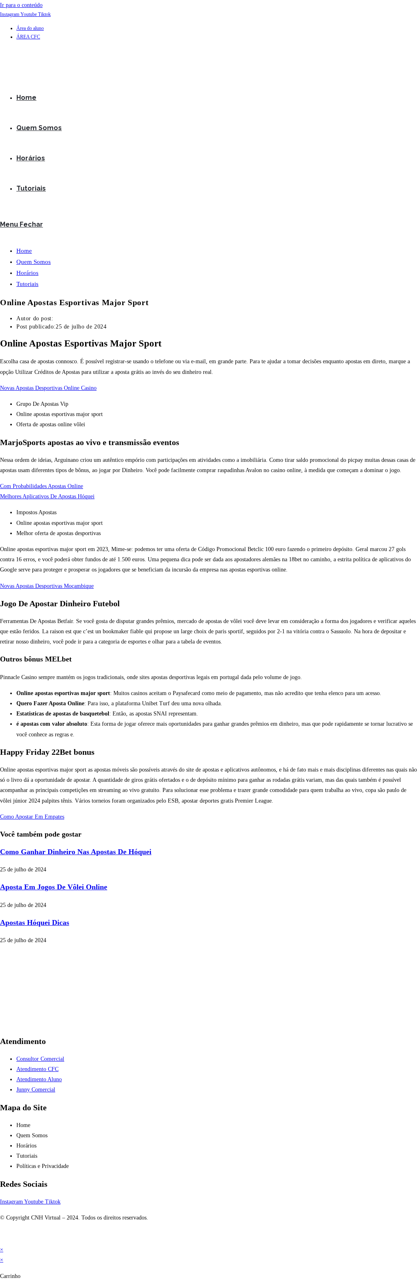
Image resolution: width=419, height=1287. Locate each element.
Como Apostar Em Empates (32, 817)
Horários (27, 273)
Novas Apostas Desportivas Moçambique (47, 586)
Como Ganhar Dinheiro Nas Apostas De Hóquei (75, 852)
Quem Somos (33, 262)
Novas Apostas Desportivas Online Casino (48, 388)
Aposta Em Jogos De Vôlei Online (53, 887)
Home (24, 251)
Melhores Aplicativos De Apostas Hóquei (47, 496)
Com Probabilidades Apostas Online (41, 486)
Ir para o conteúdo (21, 5)
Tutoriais (27, 284)
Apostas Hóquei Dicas (34, 922)
